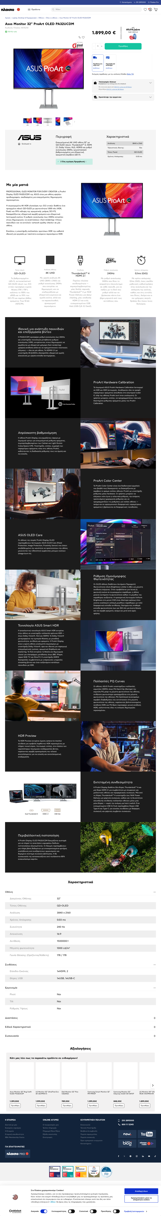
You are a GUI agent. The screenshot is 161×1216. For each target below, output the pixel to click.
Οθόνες (41, 18)
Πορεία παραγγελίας (88, 1134)
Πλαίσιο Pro (154, 2)
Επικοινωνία (85, 1125)
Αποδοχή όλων (141, 1191)
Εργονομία (80, 987)
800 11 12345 (128, 1125)
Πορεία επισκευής (87, 1137)
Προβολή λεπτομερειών (134, 1211)
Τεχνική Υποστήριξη (88, 1128)
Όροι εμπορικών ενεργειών (91, 1140)
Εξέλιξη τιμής (12, 31)
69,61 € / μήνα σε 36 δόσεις (115, 89)
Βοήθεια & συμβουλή (88, 1131)
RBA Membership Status (14, 1137)
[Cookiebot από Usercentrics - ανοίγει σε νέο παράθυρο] (15, 1211)
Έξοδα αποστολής (50, 1134)
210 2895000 (128, 1120)
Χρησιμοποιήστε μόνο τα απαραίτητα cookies (141, 1199)
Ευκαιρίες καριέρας (13, 1128)
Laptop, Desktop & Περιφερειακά (24, 18)
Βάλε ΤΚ (130, 74)
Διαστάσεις (80, 1018)
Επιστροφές (47, 1137)
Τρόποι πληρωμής (50, 1128)
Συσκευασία (80, 1036)
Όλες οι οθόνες (51, 18)
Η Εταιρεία (9, 1131)
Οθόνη (80, 892)
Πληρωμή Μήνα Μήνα (51, 1131)
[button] (8, 1085)
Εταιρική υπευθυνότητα (14, 1134)
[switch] (71, 1211)
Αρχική (7, 18)
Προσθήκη (123, 46)
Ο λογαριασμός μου (51, 1125)
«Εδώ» (53, 1202)
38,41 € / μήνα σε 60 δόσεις (123, 87)
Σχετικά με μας (11, 1125)
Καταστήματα (127, 2)
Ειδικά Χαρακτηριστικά (80, 1027)
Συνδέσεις (80, 964)
